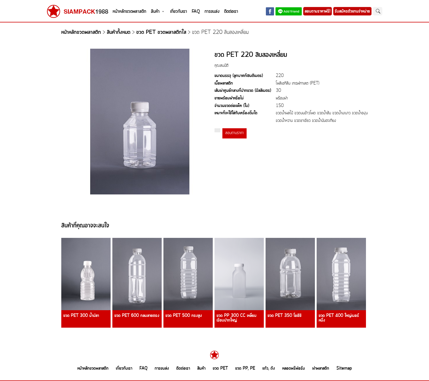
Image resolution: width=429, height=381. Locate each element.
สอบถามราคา (234, 133)
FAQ (196, 11)
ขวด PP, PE (245, 368)
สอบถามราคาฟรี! (317, 11)
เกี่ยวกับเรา (178, 11)
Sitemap (344, 368)
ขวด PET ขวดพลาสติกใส (161, 32)
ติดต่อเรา (231, 11)
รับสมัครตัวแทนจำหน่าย (352, 11)
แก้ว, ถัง (268, 368)
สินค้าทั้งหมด (118, 32)
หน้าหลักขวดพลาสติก (129, 11)
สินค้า (155, 11)
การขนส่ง (212, 11)
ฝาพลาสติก (320, 368)
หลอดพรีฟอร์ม (293, 368)
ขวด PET (220, 368)
